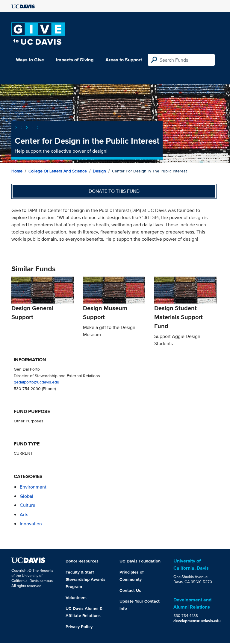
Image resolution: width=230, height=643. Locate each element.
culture (27, 505)
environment (33, 486)
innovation (31, 523)
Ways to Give (30, 59)
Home (16, 171)
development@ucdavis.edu (197, 621)
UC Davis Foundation (140, 561)
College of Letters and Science (57, 171)
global (26, 496)
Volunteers (76, 597)
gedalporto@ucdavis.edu (36, 382)
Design (99, 171)
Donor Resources (82, 561)
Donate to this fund (114, 191)
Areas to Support (123, 59)
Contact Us (130, 590)
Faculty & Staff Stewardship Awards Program (85, 579)
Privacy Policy (79, 627)
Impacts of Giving (74, 59)
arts (24, 514)
